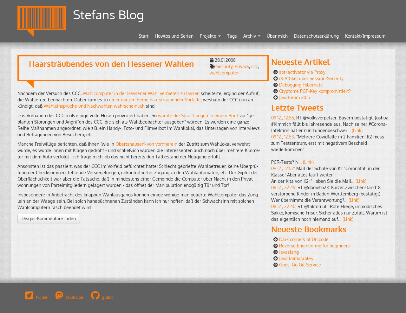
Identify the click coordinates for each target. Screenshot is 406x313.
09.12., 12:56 (282, 117)
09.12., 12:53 (282, 136)
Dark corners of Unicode (304, 239)
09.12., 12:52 (282, 168)
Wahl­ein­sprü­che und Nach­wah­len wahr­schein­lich (94, 106)
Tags (232, 36)
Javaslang (289, 252)
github (108, 297)
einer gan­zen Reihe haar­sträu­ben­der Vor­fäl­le (155, 99)
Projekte (209, 36)
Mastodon (74, 297)
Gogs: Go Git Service (300, 264)
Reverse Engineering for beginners (314, 245)
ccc (254, 66)
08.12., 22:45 (283, 187)
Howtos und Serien (174, 36)
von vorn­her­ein (162, 144)
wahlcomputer (224, 72)
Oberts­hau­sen (129, 144)
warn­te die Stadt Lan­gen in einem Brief (198, 115)
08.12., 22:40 (283, 206)
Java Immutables (296, 258)
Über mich (277, 36)
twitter (42, 297)
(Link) (357, 130)
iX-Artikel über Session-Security (311, 78)
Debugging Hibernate (301, 84)
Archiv (250, 36)
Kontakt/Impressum (365, 36)
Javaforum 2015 (294, 97)
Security (224, 66)
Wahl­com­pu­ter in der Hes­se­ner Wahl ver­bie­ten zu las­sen (141, 93)
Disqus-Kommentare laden (49, 218)
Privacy (242, 66)
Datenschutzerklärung (316, 36)
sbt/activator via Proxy (302, 72)
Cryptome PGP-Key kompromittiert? (315, 91)
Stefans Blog (108, 14)
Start (143, 36)
